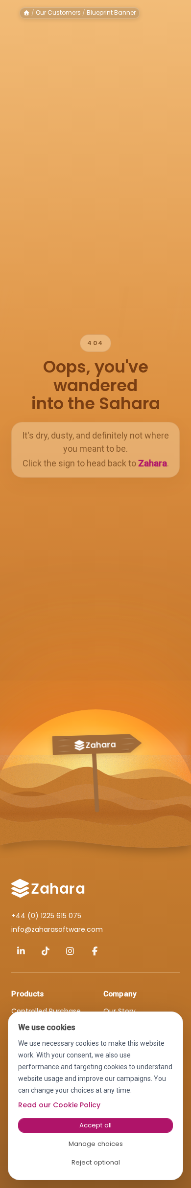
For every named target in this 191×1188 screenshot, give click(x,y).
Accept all (95, 1125)
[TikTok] (45, 951)
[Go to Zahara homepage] (48, 888)
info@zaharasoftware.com (57, 929)
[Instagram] (70, 951)
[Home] (27, 12)
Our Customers (58, 13)
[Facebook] (94, 951)
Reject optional (96, 1162)
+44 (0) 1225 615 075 (46, 916)
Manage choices (96, 1143)
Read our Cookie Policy (59, 1105)
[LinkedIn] (21, 951)
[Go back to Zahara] (95, 766)
